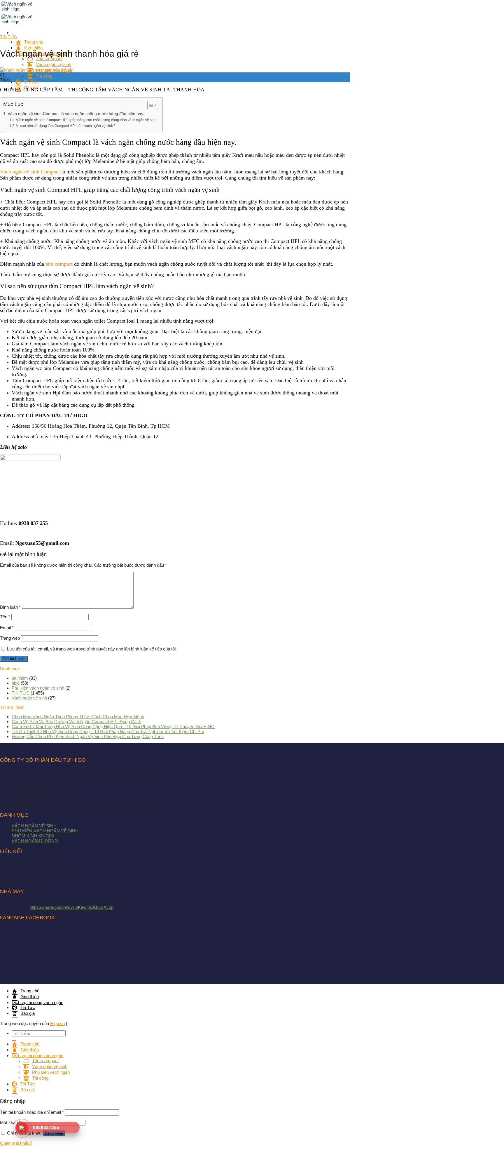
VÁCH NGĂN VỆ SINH (34, 825)
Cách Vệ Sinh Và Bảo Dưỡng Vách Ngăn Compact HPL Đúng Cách (76, 721)
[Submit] (14, 1040)
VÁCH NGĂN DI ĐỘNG (35, 840)
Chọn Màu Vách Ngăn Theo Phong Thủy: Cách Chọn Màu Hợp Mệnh (78, 716)
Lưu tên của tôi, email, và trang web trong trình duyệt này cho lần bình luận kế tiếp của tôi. (92, 648)
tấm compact (59, 264)
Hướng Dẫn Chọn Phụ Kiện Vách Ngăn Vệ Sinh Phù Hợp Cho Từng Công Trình (88, 736)
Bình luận (10, 607)
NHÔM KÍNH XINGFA (33, 835)
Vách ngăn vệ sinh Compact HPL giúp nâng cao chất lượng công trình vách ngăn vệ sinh (86, 120)
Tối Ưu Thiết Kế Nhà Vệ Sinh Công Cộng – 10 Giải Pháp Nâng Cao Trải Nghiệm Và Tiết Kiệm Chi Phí (108, 731)
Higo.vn (57, 1023)
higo (16, 683)
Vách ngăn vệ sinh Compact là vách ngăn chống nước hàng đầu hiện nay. (76, 114)
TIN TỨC (8, 36)
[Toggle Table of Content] (150, 105)
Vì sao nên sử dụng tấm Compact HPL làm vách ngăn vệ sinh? (65, 126)
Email (7, 627)
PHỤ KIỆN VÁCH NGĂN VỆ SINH (45, 830)
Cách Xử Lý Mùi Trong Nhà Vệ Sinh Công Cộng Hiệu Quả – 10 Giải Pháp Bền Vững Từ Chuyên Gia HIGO (113, 726)
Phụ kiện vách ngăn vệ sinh (38, 688)
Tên (5, 616)
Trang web (10, 638)
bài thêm (20, 678)
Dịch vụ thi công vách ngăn (37, 1002)
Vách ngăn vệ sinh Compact (30, 172)
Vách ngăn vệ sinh (29, 697)
